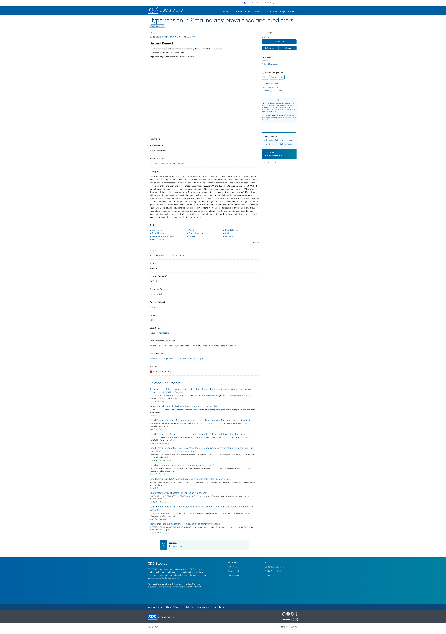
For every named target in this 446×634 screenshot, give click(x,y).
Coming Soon (271, 11)
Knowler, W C (189, 36)
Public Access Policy (274, 571)
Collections (236, 11)
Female (192, 236)
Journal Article (156, 294)
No (282, 77)
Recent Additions (253, 11)
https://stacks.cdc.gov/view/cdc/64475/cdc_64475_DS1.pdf (176, 358)
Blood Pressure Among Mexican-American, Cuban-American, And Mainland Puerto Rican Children (202, 420)
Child (227, 233)
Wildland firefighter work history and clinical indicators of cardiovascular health (279, 140)
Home (226, 11)
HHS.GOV (284, 627)
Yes (264, 77)
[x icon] (288, 614)
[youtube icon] (284, 619)
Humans (229, 236)
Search (293, 11)
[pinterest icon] (288, 619)
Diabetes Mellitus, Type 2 (163, 236)
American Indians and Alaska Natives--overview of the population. (185, 406)
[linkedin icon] (296, 614)
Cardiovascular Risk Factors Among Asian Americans (177, 492)
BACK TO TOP (270, 162)
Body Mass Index (196, 233)
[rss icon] (296, 619)
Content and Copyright (274, 567)
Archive (218, 607)
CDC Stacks (156, 563)
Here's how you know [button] (289, 3)
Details (265, 60)
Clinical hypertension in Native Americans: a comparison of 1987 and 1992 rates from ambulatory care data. (202, 508)
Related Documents (270, 64)
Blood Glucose (232, 230)
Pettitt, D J (175, 36)
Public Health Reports (159, 332)
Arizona (153, 307)
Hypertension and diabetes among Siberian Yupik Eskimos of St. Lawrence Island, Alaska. (279, 144)
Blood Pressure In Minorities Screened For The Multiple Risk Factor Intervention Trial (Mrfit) (198, 434)
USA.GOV (294, 627)
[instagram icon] (292, 614)
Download (279, 41)
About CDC (172, 607)
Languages (203, 607)
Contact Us (269, 575)
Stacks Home (233, 562)
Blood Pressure (159, 233)
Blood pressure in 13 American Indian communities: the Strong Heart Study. (190, 479)
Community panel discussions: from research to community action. (184, 523)
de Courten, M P (159, 36)
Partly (273, 77)
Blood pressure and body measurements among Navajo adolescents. (186, 465)
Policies (187, 607)
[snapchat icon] (292, 619)
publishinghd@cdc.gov (272, 90)
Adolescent (157, 230)
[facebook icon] (284, 614)
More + (256, 242)
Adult (191, 230)
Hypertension (158, 239)
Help (282, 11)
